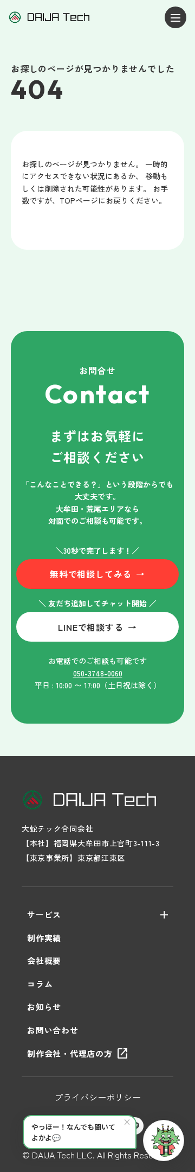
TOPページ (79, 200)
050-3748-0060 (97, 673)
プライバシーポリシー (97, 1097)
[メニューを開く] (175, 17)
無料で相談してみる (97, 573)
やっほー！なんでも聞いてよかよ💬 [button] (81, 1129)
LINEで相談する (97, 626)
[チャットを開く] (163, 1140)
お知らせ (44, 1006)
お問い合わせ (53, 1030)
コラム (40, 984)
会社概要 (44, 960)
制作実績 (44, 937)
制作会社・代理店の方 (78, 1053)
